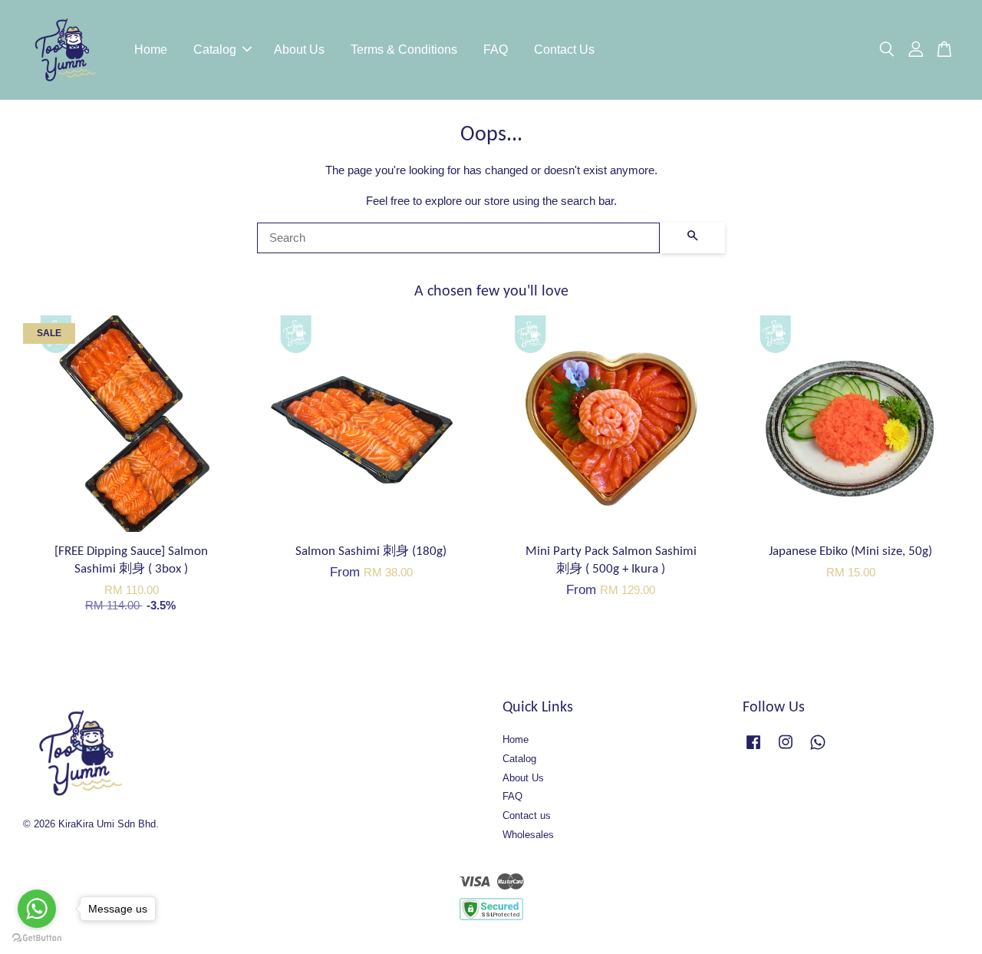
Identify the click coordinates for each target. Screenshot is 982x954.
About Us (299, 49)
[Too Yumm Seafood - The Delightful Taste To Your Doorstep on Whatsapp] (818, 749)
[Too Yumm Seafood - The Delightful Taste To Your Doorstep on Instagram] (785, 749)
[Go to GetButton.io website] (36, 938)
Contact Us (564, 49)
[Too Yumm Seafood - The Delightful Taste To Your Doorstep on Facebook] (753, 749)
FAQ (495, 49)
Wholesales (528, 834)
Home (150, 49)
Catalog (214, 49)
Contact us (527, 815)
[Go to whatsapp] (37, 909)
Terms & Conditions (404, 49)
